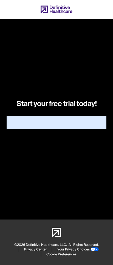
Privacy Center (35, 249)
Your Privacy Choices (73, 249)
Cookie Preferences (61, 254)
